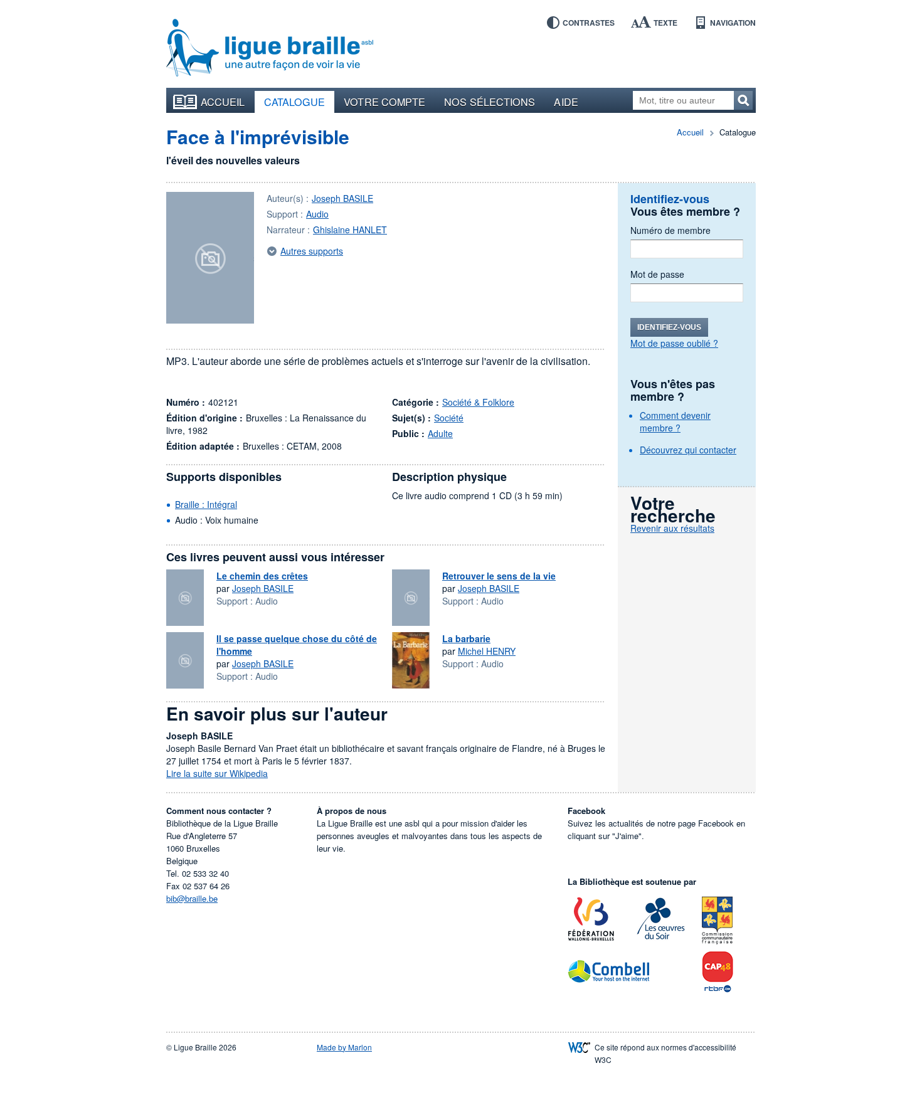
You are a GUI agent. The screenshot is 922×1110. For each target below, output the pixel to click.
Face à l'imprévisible (257, 136)
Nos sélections (489, 101)
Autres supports (311, 251)
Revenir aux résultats (672, 528)
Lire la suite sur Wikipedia (217, 773)
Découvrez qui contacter (688, 449)
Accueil (223, 101)
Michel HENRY (487, 651)
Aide (566, 101)
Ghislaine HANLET (350, 229)
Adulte (440, 433)
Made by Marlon (344, 1047)
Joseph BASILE (342, 198)
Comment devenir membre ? (675, 421)
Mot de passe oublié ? (674, 343)
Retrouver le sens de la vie (499, 575)
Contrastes (589, 22)
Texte (665, 22)
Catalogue (295, 101)
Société (449, 417)
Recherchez (743, 100)
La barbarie (466, 638)
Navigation (733, 22)
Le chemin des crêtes (262, 575)
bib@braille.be (192, 898)
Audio (317, 214)
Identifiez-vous (669, 327)
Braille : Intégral (206, 504)
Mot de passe (657, 274)
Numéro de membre (670, 230)
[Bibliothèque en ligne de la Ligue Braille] (269, 48)
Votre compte (384, 101)
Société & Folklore (478, 402)
